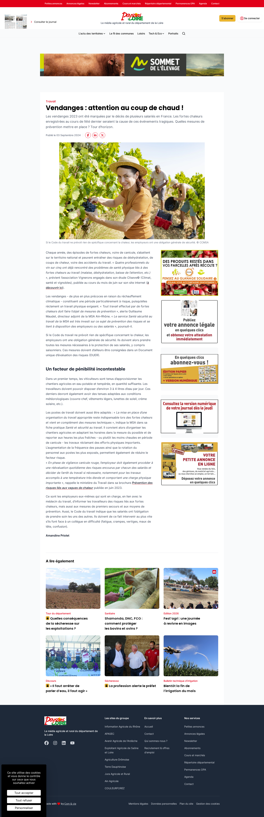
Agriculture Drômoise (117, 759)
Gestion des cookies (208, 803)
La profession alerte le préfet (131, 686)
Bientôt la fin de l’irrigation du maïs (180, 688)
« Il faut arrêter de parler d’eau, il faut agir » (66, 688)
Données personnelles (164, 803)
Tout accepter (23, 793)
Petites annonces (194, 726)
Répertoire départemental (199, 762)
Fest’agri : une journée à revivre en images (182, 621)
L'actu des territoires (91, 33)
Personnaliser (24, 808)
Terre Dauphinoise (115, 766)
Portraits (173, 33)
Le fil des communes (121, 33)
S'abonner (227, 18)
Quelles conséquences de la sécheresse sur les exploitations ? (67, 623)
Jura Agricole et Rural (117, 773)
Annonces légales (194, 733)
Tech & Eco (155, 33)
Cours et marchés (194, 755)
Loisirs (141, 33)
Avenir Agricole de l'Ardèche (121, 740)
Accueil (148, 726)
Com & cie (70, 803)
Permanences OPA (195, 769)
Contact (149, 733)
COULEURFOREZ (115, 788)
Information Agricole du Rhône (122, 726)
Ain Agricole (112, 781)
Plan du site (186, 803)
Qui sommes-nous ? (155, 740)
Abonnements (192, 748)
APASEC (109, 733)
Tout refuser (24, 800)
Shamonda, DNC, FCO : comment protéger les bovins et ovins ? (123, 623)
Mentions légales (138, 803)
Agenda (188, 776)
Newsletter (190, 740)
